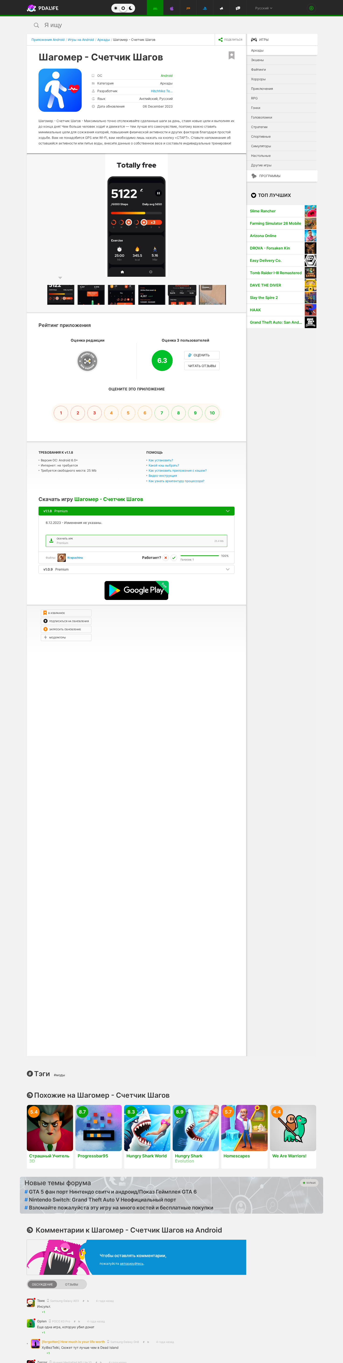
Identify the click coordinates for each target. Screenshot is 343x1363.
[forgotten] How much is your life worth (74, 1342)
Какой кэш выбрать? (164, 465)
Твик (41, 1301)
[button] (242, 157)
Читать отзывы (202, 366)
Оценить (202, 355)
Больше (311, 1182)
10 (212, 412)
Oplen (42, 1321)
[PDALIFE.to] (41, 8)
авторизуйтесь (132, 1263)
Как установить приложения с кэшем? (178, 470)
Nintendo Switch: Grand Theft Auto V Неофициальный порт (100, 1199)
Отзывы (71, 1284)
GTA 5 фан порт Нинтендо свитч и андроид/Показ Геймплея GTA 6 (110, 1192)
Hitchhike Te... (162, 91)
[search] (163, 25)
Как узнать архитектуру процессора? (176, 481)
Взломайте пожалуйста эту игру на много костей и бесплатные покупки (118, 1207)
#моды (59, 1075)
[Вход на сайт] (311, 8)
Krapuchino (75, 557)
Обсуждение (42, 1284)
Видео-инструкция (163, 475)
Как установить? (161, 460)
